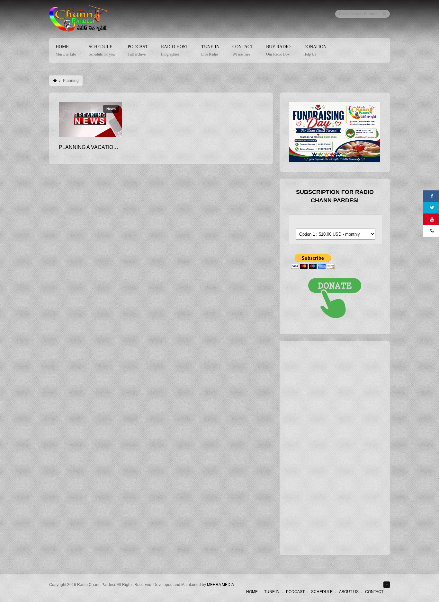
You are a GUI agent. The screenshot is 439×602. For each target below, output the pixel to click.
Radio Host (174, 51)
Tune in (272, 591)
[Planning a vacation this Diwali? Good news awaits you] (90, 119)
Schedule (102, 51)
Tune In (210, 51)
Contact (242, 51)
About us (349, 591)
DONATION (315, 51)
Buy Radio (278, 51)
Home (66, 51)
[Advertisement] (337, 446)
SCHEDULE (322, 591)
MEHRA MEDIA (220, 584)
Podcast (138, 51)
